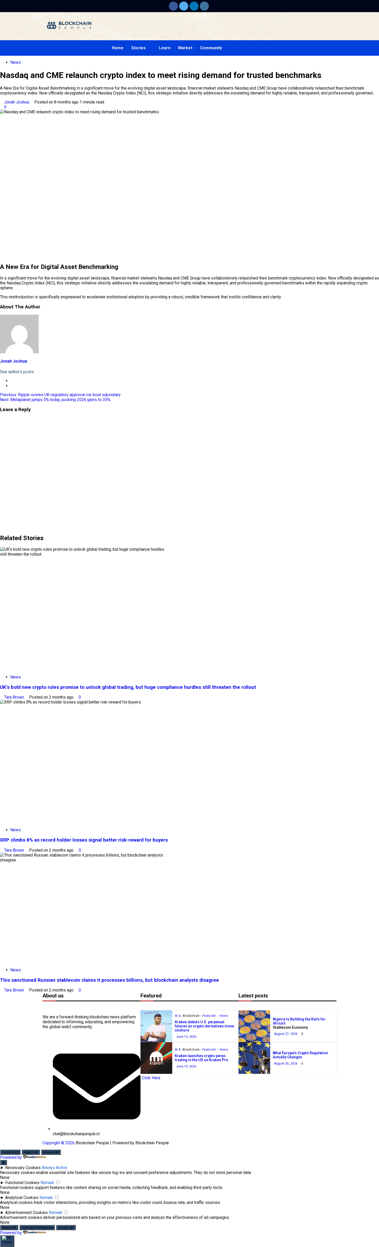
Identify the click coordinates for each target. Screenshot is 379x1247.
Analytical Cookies (21, 1197)
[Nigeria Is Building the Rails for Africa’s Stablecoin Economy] (254, 1026)
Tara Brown (14, 697)
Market (185, 47)
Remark (47, 1182)
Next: (55, 399)
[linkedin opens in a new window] (194, 6)
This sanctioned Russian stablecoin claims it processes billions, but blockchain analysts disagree (109, 980)
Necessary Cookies (23, 1167)
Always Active (54, 1167)
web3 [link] (66, 1026)
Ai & (178, 1015)
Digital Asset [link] (37, 88)
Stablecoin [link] (282, 1027)
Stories (138, 47)
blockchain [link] (99, 1016)
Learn (164, 47)
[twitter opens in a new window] (183, 6)
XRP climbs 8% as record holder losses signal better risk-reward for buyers (84, 840)
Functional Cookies (22, 1182)
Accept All (51, 1152)
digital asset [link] (155, 88)
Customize (10, 1152)
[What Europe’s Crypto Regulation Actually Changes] (254, 1058)
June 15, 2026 (186, 1036)
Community (211, 47)
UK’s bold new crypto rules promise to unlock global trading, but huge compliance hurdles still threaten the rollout (128, 687)
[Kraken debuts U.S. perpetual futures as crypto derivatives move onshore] (156, 1026)
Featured (209, 1015)
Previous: (60, 394)
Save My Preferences (37, 1227)
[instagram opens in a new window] (204, 6)
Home (117, 47)
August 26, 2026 (286, 1063)
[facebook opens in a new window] (173, 6)
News (15, 62)
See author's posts (17, 371)
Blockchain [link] (191, 1015)
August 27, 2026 (286, 1034)
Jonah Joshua (17, 102)
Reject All (31, 1152)
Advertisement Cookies (26, 1212)
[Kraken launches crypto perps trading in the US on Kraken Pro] (156, 1058)
